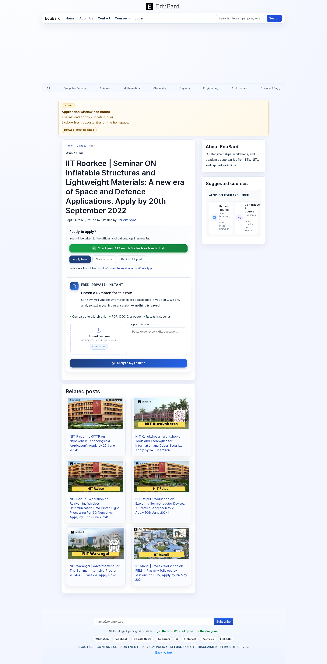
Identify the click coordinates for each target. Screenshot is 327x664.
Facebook (121, 638)
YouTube (208, 638)
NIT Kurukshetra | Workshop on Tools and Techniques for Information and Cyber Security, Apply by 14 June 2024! (158, 443)
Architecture (239, 88)
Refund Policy (182, 647)
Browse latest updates (79, 129)
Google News (142, 638)
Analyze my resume (131, 363)
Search (274, 18)
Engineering (210, 88)
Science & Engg (270, 88)
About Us (86, 18)
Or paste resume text (143, 324)
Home (71, 18)
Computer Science (74, 88)
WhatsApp (102, 638)
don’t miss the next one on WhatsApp (127, 268)
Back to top (163, 652)
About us (85, 647)
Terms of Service (235, 647)
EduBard (52, 18)
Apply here (80, 259)
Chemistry (159, 88)
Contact (104, 18)
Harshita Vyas (127, 220)
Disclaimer (207, 647)
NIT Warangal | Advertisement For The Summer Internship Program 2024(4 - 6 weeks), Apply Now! (95, 570)
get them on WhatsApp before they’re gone (187, 631)
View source (104, 259)
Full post (81, 145)
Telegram (163, 638)
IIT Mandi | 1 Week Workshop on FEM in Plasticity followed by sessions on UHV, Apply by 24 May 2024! (161, 572)
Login (139, 18)
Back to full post (131, 259)
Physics (185, 88)
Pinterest (190, 638)
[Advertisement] (163, 51)
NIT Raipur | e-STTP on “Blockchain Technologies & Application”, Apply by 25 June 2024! (92, 443)
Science (105, 88)
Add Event (129, 647)
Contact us (107, 647)
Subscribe (223, 621)
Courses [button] (121, 18)
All (48, 88)
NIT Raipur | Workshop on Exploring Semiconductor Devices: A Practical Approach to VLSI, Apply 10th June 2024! (160, 505)
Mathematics (132, 88)
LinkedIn (226, 638)
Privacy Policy (154, 647)
